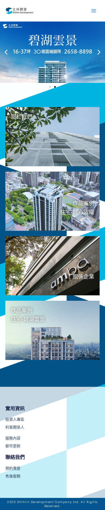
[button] (6, 52)
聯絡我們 (15, 457)
